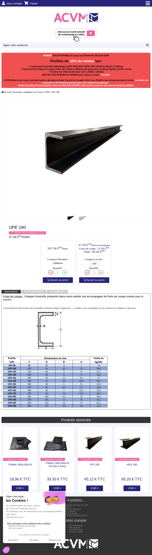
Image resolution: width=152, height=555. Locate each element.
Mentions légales (70, 513)
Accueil (7, 92)
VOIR (19, 488)
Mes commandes (76, 525)
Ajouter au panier (59, 280)
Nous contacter (70, 511)
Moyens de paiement (72, 509)
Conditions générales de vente (76, 505)
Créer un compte (76, 532)
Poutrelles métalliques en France (28, 92)
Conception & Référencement (76, 515)
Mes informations (76, 530)
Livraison (67, 507)
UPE (47, 92)
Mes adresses (74, 527)
